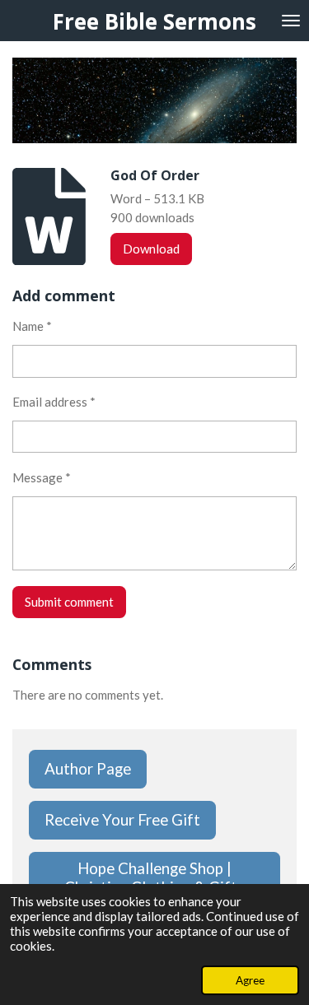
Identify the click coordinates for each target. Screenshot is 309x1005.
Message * (41, 477)
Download (151, 248)
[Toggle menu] (291, 20)
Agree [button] (250, 980)
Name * (32, 326)
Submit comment (69, 601)
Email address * (54, 401)
